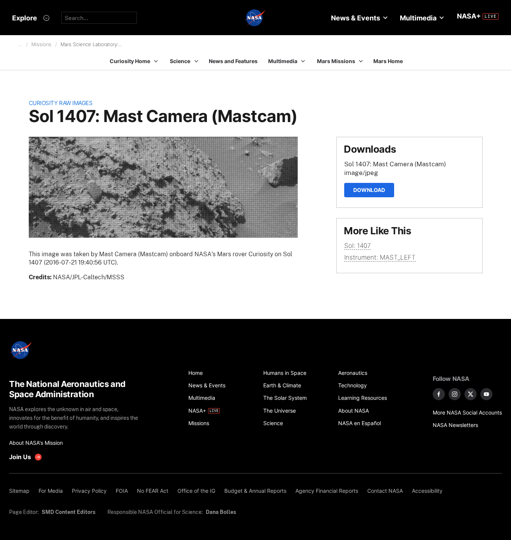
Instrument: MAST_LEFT (380, 257)
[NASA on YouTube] (486, 394)
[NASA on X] (470, 394)
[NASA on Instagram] (455, 394)
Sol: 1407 (357, 245)
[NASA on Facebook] (439, 394)
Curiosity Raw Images (61, 103)
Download (369, 190)
